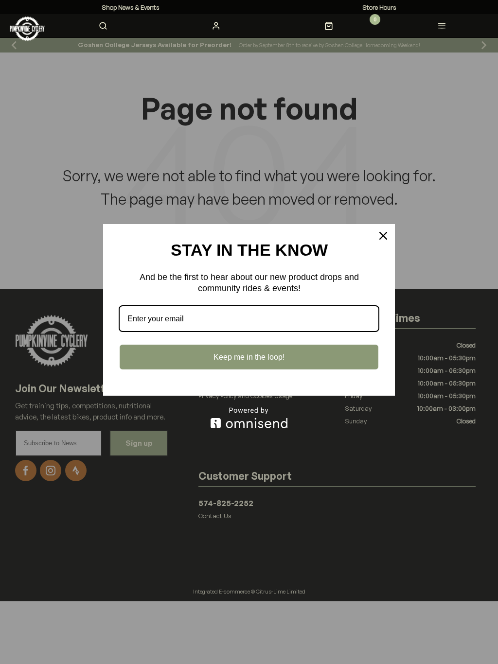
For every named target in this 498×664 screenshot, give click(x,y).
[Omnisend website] (249, 418)
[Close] (383, 235)
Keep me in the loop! (249, 357)
